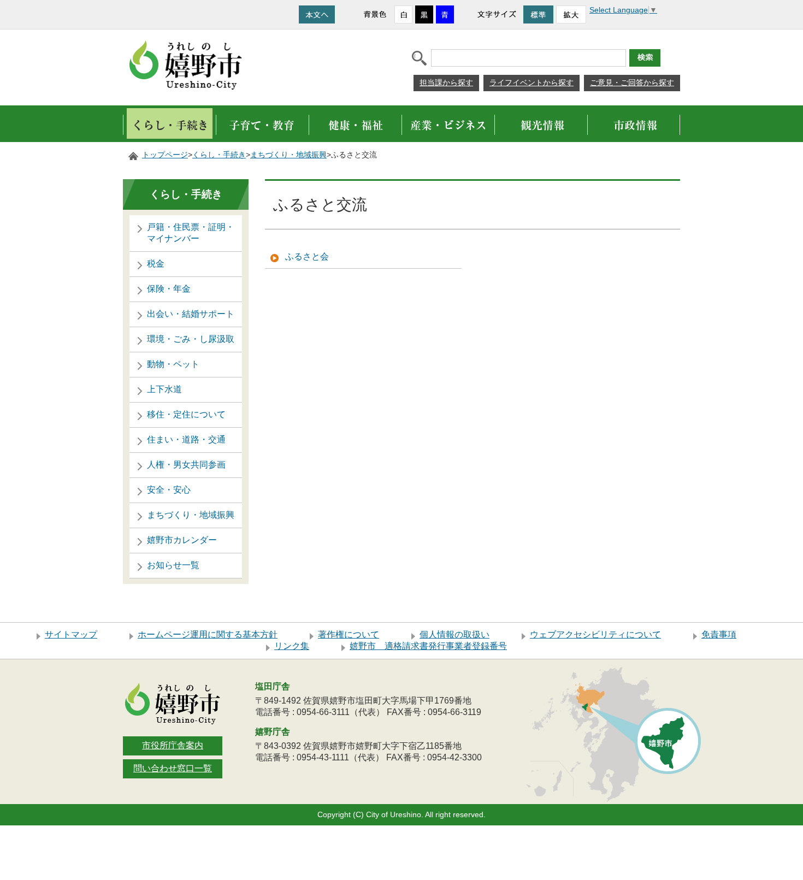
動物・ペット (173, 364)
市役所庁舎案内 (172, 745)
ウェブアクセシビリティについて (595, 634)
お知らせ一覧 (173, 565)
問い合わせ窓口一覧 (172, 768)
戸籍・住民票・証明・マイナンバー (190, 232)
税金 (155, 263)
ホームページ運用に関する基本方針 (207, 634)
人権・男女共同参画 (186, 464)
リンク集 (291, 646)
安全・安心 (169, 489)
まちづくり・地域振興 (288, 155)
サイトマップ (71, 634)
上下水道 (164, 389)
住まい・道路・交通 (186, 439)
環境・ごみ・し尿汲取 (190, 339)
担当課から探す (446, 82)
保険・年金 (169, 288)
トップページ (165, 155)
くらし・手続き (219, 155)
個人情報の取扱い (454, 634)
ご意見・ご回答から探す (632, 82)
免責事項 (718, 634)
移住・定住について (186, 414)
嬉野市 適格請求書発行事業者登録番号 (428, 646)
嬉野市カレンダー (182, 540)
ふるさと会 (307, 256)
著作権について (348, 634)
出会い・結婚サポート (190, 313)
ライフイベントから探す (531, 82)
